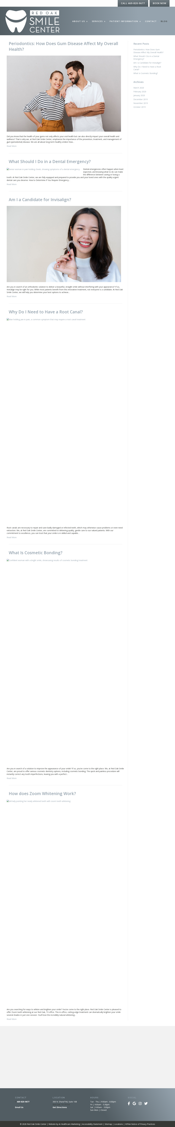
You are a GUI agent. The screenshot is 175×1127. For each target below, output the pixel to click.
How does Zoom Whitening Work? (42, 793)
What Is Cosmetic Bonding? (35, 552)
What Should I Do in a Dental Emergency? (50, 161)
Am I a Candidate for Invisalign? (40, 199)
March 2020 (138, 87)
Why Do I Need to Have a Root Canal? (46, 312)
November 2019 (140, 103)
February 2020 (139, 91)
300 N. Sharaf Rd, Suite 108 (65, 1101)
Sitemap (108, 1124)
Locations (118, 1124)
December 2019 (140, 99)
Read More (12, 146)
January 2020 (139, 95)
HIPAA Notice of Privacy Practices (140, 1124)
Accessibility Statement (92, 1124)
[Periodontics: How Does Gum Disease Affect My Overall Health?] (64, 93)
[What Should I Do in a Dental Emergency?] (43, 169)
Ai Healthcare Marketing (69, 1124)
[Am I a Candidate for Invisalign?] (64, 243)
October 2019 (139, 107)
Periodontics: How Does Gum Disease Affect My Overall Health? (148, 51)
